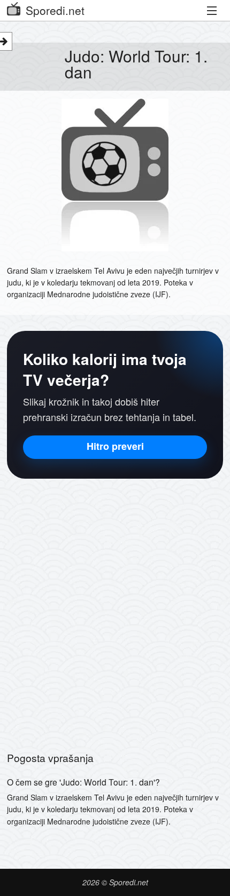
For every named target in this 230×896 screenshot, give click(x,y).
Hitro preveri (115, 446)
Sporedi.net (55, 10)
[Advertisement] (115, 609)
